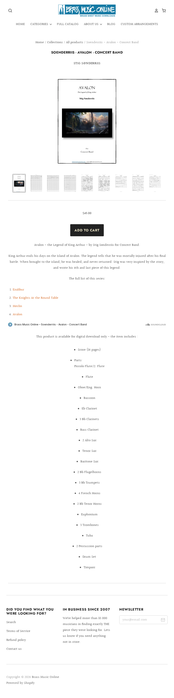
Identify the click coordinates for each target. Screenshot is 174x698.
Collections (55, 42)
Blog (111, 24)
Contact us (14, 649)
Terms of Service (18, 631)
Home (20, 24)
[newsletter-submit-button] (163, 621)
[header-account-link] (155, 10)
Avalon (17, 314)
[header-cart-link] (162, 10)
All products (74, 42)
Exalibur (18, 289)
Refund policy (16, 640)
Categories (39, 24)
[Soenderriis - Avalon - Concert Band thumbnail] (19, 183)
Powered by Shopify (20, 683)
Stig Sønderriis (87, 63)
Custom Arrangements (139, 24)
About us (91, 24)
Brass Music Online (45, 677)
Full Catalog (68, 24)
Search (11, 622)
